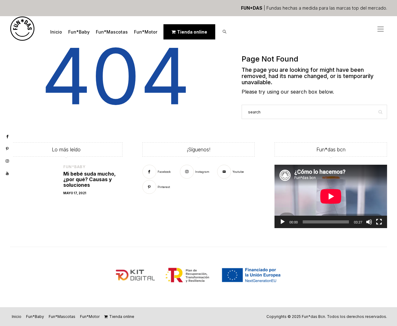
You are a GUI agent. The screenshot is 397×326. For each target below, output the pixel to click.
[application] (330, 196)
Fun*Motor (145, 31)
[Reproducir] (282, 222)
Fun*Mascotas (112, 31)
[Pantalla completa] (379, 222)
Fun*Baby (79, 31)
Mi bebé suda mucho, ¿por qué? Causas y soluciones (89, 179)
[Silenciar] (369, 222)
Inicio (56, 31)
